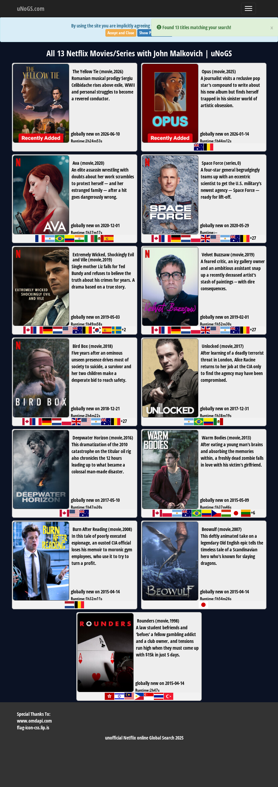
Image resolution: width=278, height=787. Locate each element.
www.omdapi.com (34, 720)
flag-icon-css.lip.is (33, 727)
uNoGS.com (30, 8)
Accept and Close (120, 33)
